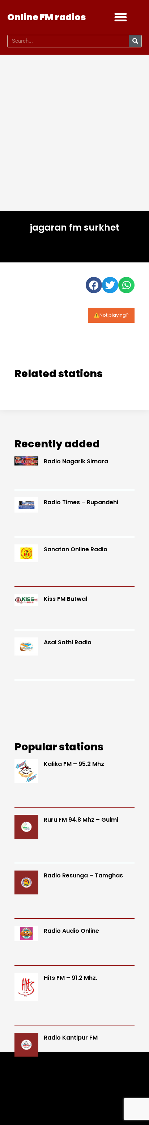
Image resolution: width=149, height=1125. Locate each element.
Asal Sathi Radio (67, 642)
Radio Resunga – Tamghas (83, 875)
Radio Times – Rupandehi (81, 502)
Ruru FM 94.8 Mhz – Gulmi (81, 820)
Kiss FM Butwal (65, 599)
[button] (121, 17)
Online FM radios (46, 17)
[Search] (135, 41)
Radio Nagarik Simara (76, 461)
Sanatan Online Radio (75, 549)
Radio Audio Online (71, 931)
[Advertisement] (74, 132)
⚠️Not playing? (111, 315)
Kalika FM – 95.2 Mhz (74, 764)
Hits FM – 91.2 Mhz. (70, 978)
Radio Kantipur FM (71, 1037)
